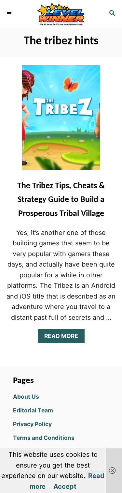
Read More (63, 337)
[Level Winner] (61, 14)
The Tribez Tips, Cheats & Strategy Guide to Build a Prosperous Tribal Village (61, 200)
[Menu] (10, 13)
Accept (64, 486)
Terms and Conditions (44, 437)
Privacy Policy (32, 424)
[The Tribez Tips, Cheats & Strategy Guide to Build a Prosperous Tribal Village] (61, 120)
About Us (26, 396)
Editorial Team (33, 410)
